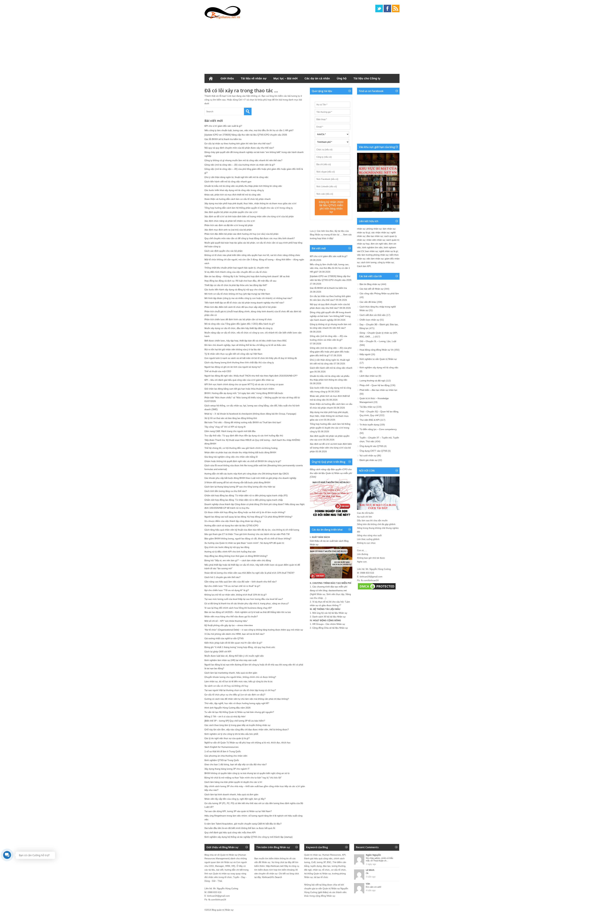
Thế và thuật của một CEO (217, 371)
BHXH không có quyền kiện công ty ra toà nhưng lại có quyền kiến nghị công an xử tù (247, 773)
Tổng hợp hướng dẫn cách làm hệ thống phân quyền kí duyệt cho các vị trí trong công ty (248, 208)
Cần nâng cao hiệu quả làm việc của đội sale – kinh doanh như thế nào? (240, 581)
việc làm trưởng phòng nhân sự (372, 255)
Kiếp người (365, 354)
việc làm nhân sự (374, 258)
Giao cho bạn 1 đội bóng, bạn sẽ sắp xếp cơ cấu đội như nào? (235, 764)
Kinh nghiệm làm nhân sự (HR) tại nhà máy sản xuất (230, 660)
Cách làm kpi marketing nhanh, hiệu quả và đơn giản (230, 673)
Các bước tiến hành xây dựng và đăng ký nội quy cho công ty (235, 289)
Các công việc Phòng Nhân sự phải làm (379, 293)
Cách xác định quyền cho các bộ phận (223, 251)
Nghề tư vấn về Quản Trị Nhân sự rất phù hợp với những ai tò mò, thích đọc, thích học (247, 742)
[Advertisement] (302, 46)
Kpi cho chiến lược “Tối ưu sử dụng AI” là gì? (226, 590)
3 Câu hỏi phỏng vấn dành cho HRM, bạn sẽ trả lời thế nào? (234, 634)
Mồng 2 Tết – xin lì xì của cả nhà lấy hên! (225, 716)
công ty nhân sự (386, 262)
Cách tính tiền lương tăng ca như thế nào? (225, 491)
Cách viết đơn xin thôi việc (373, 315)
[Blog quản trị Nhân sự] (222, 12)
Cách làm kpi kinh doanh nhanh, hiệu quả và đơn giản (231, 794)
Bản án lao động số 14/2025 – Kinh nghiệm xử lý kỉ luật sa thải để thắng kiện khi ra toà (247, 612)
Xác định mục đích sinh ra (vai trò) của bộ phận (228, 229)
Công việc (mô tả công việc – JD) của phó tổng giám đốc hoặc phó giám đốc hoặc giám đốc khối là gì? (331, 352)
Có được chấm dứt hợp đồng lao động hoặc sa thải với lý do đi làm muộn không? (244, 512)
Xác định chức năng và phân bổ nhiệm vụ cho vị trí (229, 221)
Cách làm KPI (364, 266)
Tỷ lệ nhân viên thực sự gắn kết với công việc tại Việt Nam (233, 354)
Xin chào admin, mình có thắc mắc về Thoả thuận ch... (379, 859)
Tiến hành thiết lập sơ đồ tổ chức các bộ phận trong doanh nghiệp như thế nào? (244, 302)
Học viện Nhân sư (220, 87)
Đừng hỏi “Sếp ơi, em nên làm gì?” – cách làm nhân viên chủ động (237, 560)
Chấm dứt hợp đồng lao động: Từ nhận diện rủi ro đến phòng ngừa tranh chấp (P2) (246, 495)
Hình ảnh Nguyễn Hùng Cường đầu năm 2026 (227, 707)
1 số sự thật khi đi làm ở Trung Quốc (222, 751)
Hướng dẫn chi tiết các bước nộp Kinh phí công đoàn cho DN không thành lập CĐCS (246, 473)
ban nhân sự (371, 251)
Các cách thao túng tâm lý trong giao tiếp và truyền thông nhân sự (237, 725)
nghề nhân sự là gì (388, 251)
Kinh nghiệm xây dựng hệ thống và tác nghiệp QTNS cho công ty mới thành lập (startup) (248, 837)
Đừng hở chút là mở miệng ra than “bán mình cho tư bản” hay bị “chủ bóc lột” (243, 777)
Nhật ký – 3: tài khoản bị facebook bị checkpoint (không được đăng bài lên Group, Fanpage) (250, 413)
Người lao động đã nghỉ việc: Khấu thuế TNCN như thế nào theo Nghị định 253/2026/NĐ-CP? (250, 375)
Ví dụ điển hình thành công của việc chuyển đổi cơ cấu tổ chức (235, 272)
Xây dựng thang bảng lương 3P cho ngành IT (227, 769)
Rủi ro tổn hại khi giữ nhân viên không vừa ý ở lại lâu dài (232, 349)
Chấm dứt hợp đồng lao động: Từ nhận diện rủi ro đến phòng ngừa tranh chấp (243, 500)
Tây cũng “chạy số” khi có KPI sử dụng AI (225, 427)
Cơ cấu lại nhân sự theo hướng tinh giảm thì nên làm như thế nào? (237, 143)
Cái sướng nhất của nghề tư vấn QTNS (223, 638)
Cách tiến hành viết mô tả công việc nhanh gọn (227, 181)
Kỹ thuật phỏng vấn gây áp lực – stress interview (228, 625)
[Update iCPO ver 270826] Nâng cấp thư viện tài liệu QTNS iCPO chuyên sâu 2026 (245, 134)
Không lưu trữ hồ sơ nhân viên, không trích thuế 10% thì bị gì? (235, 594)
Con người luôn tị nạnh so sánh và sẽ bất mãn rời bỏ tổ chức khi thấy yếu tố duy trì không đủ (250, 358)
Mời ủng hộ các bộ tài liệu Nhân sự (329, 613)
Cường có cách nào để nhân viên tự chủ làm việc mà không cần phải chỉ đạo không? (246, 699)
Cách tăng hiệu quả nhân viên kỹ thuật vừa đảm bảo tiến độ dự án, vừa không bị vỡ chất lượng (251, 529)
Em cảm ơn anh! (373, 887)
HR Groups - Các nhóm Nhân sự (328, 624)
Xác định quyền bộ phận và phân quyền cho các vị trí (230, 212)
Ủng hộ (342, 78)
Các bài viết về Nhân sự (371, 288)
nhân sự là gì (363, 232)
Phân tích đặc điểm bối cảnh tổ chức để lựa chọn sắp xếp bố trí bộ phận (240, 307)
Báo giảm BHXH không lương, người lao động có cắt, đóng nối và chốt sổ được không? (247, 538)
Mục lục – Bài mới (285, 78)
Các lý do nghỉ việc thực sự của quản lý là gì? (227, 738)
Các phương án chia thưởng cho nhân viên (225, 756)
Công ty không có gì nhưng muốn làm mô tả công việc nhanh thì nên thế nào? (243, 160)
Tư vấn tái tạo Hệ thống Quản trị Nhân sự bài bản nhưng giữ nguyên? (239, 712)
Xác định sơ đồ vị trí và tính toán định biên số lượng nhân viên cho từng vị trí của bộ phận (249, 216)
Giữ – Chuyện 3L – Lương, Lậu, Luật (378, 341)
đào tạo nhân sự (374, 236)
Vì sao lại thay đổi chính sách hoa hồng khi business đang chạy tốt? (238, 608)
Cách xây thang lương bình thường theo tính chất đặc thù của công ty (239, 362)
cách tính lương (368, 262)
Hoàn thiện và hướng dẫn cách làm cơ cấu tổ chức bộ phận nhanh (237, 199)
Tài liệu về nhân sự (253, 78)
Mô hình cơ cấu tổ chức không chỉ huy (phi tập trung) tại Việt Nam (237, 294)
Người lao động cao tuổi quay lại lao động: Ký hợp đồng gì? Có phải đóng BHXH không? (248, 516)
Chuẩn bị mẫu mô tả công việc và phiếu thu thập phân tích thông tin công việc (243, 186)
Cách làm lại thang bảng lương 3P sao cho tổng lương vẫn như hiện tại (239, 486)
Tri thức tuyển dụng (369, 424)
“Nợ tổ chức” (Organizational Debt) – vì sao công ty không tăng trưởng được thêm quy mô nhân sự (253, 629)
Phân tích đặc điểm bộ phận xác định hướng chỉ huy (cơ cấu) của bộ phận (241, 234)
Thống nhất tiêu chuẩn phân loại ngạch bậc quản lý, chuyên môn (236, 267)
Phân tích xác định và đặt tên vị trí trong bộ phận (228, 225)
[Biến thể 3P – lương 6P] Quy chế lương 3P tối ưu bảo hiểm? (234, 720)
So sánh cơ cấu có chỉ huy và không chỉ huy (226, 686)
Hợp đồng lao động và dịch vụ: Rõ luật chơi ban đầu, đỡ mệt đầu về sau (240, 280)
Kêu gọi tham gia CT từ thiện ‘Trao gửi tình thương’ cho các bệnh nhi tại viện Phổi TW (247, 534)
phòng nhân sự (374, 228)
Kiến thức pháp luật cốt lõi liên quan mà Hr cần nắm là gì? (233, 642)
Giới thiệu (227, 78)
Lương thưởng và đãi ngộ (372, 380)
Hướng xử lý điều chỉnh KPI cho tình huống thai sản (230, 551)
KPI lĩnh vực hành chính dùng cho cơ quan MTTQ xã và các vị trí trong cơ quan (244, 384)
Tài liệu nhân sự (368, 407)
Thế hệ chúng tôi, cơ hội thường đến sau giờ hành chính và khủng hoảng (240, 448)
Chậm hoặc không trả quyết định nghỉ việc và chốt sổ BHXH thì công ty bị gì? (242, 461)
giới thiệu (323, 892)
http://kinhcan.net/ (275, 866)
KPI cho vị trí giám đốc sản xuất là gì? (223, 126)
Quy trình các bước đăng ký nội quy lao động (226, 547)
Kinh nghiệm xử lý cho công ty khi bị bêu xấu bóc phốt (231, 734)
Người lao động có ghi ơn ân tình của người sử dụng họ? (232, 367)
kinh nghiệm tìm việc (372, 247)
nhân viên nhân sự (375, 240)
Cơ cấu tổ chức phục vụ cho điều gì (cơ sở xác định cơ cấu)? (234, 694)
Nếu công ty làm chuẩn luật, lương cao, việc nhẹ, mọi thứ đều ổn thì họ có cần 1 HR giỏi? (249, 130)
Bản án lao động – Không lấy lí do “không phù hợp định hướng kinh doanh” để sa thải (247, 276)
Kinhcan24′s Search (272, 877)
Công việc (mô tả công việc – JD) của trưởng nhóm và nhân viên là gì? (239, 164)
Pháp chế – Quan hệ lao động (374, 385)
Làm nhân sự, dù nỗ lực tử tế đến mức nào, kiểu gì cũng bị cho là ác (238, 681)
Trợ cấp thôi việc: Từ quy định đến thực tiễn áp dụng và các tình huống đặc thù (243, 435)
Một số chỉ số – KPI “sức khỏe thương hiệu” (226, 621)
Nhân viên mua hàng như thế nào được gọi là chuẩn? (231, 616)
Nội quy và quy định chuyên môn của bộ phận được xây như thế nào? (239, 148)
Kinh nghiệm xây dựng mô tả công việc (379, 367)
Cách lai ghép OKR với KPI (217, 651)
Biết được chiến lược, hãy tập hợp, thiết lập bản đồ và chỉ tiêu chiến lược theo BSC (245, 340)
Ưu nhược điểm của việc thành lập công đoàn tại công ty (232, 521)
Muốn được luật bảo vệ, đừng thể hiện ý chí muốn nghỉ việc (234, 656)
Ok (367, 873)
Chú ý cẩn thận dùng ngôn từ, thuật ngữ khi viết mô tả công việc (236, 177)
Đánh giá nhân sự (368, 460)
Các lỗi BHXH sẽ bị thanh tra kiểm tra (222, 139)
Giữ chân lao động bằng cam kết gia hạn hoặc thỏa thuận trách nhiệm (239, 388)
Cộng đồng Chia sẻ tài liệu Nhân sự (330, 628)
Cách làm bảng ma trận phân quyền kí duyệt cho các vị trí (233, 782)
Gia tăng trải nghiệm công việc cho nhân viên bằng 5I (231, 457)
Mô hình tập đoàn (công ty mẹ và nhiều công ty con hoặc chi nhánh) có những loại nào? (248, 298)
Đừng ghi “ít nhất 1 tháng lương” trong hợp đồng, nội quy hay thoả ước (239, 647)
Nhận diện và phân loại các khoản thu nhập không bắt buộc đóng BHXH (240, 452)
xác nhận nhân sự (380, 232)
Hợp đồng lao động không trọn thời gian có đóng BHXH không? (236, 556)
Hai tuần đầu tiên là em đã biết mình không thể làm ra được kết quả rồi (239, 828)
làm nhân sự (389, 228)
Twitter (379, 8)
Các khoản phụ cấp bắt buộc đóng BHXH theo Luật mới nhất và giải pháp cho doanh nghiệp (250, 478)
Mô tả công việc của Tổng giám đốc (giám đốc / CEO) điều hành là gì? (239, 324)
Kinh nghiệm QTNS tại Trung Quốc (221, 760)
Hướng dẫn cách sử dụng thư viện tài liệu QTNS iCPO (231, 525)
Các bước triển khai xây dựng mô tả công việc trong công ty (234, 190)
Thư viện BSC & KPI (370, 420)
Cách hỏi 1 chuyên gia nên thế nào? (222, 577)
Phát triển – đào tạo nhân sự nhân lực (378, 390)
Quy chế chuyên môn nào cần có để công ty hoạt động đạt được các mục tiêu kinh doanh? (249, 238)
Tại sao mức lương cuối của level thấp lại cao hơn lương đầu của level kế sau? (243, 599)
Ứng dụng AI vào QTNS (371, 446)
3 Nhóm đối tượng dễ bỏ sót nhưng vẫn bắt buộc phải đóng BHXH (237, 482)
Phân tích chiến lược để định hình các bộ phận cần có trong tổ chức (238, 319)
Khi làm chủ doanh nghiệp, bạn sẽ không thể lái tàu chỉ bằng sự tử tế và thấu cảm (245, 345)
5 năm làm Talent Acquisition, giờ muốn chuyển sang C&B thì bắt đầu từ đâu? (243, 823)
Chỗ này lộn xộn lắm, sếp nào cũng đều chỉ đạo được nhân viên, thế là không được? (246, 729)
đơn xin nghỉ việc (379, 243)
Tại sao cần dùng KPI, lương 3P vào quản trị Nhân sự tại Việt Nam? (238, 811)
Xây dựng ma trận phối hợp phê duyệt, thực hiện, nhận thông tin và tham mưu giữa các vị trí (250, 203)
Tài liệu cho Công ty (366, 78)
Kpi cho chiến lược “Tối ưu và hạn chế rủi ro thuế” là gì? (232, 586)
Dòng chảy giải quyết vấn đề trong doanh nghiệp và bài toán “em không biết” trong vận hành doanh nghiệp (330, 316)
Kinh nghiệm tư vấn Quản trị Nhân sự (378, 359)
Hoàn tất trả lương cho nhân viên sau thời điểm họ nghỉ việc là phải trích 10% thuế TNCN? (249, 573)
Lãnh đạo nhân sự (369, 376)
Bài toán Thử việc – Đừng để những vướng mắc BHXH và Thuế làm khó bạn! (242, 422)
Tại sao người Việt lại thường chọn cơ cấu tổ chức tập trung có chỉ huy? (240, 690)
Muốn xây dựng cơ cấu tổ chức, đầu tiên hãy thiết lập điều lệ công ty (238, 328)
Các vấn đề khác (368, 302)
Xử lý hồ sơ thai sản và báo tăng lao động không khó (230, 418)
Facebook (387, 8)
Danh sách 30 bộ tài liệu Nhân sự (329, 616)
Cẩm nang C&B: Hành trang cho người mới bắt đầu (230, 431)
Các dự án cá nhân (317, 78)
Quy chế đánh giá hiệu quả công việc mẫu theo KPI (230, 832)
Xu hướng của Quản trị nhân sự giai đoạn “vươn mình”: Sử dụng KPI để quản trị (244, 543)
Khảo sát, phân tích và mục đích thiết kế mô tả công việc (232, 194)
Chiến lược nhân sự (369, 319)
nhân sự (361, 228)
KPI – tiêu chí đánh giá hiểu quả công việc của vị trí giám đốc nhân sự (239, 380)
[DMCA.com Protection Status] (376, 589)
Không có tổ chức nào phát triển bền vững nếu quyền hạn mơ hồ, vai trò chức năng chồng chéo (252, 255)
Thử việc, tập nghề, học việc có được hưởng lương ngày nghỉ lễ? (236, 703)
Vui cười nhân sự (368, 455)
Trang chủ (210, 78)
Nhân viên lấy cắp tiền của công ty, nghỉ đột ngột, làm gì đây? (235, 799)
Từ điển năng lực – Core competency (378, 429)
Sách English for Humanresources (221, 747)
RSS (396, 8)
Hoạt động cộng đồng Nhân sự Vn (377, 349)
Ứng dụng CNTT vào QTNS (373, 451)
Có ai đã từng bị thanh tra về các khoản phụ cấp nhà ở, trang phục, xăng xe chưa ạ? (246, 603)
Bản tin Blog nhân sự (370, 284)
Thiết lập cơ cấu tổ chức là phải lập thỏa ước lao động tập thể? (235, 285)
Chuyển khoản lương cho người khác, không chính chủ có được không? (240, 677)
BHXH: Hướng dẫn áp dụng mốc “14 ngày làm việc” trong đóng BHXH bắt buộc (243, 393)
